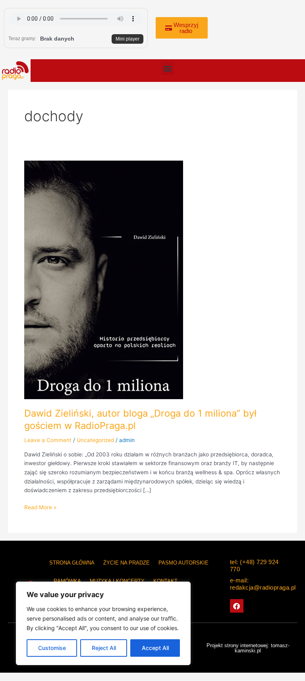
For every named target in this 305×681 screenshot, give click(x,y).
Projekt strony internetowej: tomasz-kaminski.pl (248, 648)
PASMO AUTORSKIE (183, 563)
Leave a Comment (47, 440)
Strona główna (72, 563)
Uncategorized (95, 440)
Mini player (127, 39)
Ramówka (67, 581)
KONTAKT (165, 581)
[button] (167, 68)
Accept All (155, 647)
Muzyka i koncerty (117, 581)
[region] (103, 623)
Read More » (40, 506)
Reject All (104, 647)
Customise (52, 647)
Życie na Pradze (126, 563)
